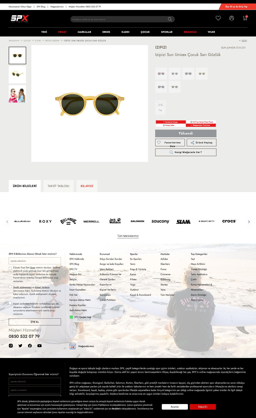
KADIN (125, 32)
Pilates (133, 279)
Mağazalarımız (57, 6)
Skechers (165, 264)
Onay (32, 267)
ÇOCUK (145, 32)
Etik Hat (73, 295)
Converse (165, 274)
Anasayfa (14, 40)
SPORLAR (166, 32)
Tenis (132, 264)
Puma (163, 269)
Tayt (193, 259)
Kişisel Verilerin (42, 287)
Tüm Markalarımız (128, 236)
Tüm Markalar (167, 295)
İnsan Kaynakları (77, 289)
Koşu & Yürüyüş (138, 269)
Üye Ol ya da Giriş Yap (236, 6)
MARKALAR (84, 32)
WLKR (211, 32)
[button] (7, 221)
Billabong (165, 279)
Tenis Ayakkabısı (199, 274)
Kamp (133, 274)
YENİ (44, 32)
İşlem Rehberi (107, 269)
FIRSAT (62, 32)
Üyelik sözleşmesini (22, 287)
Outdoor (134, 289)
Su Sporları (136, 259)
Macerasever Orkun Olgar (20, 6)
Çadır (194, 279)
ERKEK (106, 32)
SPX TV (73, 269)
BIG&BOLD (190, 32)
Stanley (164, 284)
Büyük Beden (52, 40)
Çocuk (27, 40)
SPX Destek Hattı (82, 317)
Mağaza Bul (75, 274)
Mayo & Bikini (198, 264)
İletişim (73, 279)
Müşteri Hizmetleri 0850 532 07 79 (85, 6)
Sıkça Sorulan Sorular (111, 259)
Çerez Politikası (108, 300)
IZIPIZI (161, 47)
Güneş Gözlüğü (199, 269)
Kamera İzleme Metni (80, 300)
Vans (163, 289)
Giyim (38, 40)
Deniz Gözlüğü (198, 295)
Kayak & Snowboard (140, 295)
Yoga (132, 284)
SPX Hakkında (76, 259)
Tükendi (186, 133)
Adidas (164, 259)
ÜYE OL (35, 321)
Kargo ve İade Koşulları (112, 264)
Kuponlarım (106, 284)
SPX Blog (41, 6)
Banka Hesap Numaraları (82, 284)
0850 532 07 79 (24, 336)
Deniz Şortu (197, 300)
